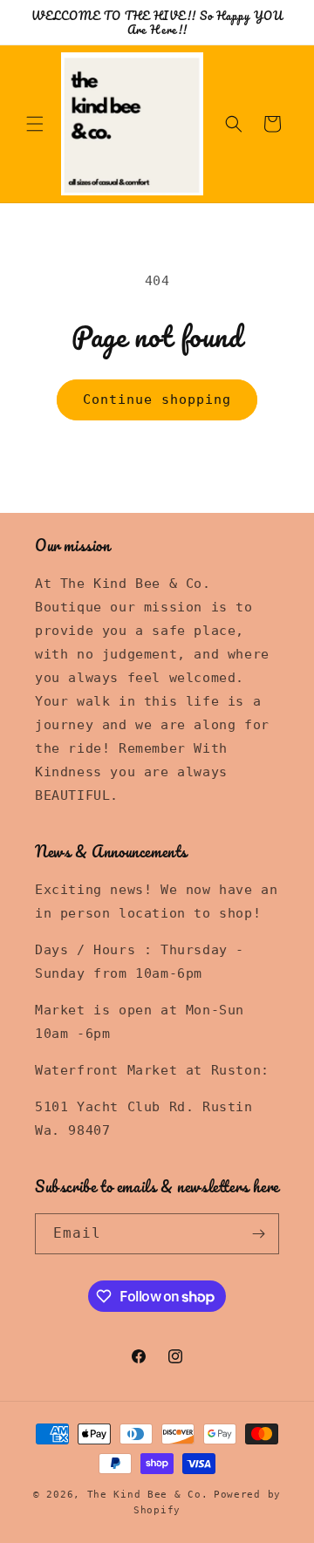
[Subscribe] (259, 1233)
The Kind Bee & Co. (147, 1494)
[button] (35, 124)
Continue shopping (157, 399)
